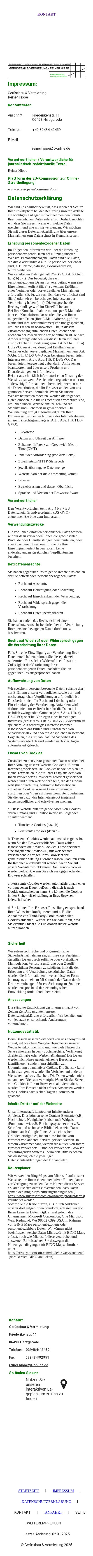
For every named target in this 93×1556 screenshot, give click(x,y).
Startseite (29, 1491)
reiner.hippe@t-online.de (28, 1365)
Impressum (63, 1491)
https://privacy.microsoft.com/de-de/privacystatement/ (46, 1253)
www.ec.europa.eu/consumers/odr (32, 189)
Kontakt (46, 14)
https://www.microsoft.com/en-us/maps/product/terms (46, 1196)
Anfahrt (53, 1512)
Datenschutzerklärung (46, 1501)
